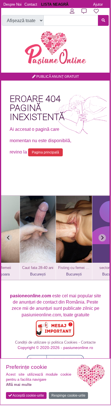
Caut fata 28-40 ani (31, 268)
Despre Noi (12, 4)
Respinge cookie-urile (68, 395)
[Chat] (84, 11)
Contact (30, 4)
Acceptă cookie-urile (28, 395)
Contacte (88, 342)
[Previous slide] (8, 237)
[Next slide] (102, 237)
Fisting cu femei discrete (67, 268)
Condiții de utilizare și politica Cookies (46, 342)
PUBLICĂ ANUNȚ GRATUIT (57, 77)
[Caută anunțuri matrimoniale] (103, 20)
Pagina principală (45, 152)
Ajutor (98, 4)
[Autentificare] (72, 11)
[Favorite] (96, 11)
